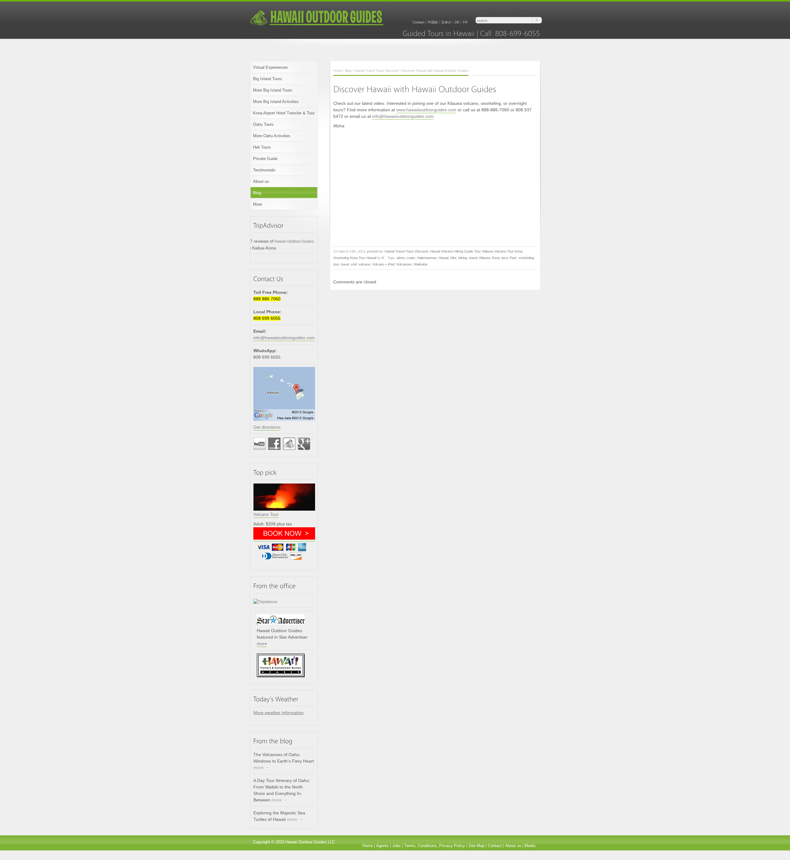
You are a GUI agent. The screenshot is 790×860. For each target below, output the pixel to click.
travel (345, 264)
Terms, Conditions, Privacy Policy (434, 845)
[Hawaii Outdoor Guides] (316, 25)
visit (354, 264)
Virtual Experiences (270, 67)
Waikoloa (420, 264)
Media (530, 845)
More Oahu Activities (271, 136)
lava (504, 258)
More (257, 204)
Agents (382, 845)
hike (453, 258)
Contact (418, 22)
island (473, 258)
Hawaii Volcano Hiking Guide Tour (455, 251)
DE (457, 22)
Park (513, 258)
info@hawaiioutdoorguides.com (284, 337)
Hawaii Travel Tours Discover (376, 70)
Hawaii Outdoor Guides (294, 241)
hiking (462, 258)
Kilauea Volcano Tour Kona (502, 251)
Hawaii (443, 258)
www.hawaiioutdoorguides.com (426, 109)
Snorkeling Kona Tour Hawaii (354, 258)
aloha (401, 258)
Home (337, 70)
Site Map (476, 845)
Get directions (267, 427)
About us (261, 181)
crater (410, 258)
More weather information (278, 712)
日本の (446, 22)
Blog (257, 193)
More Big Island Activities (276, 101)
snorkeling (526, 258)
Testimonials (264, 170)
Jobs (396, 845)
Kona (496, 258)
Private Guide (265, 158)
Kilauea (484, 258)
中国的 (433, 22)
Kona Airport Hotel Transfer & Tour (283, 113)
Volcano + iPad (383, 264)
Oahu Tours (263, 124)
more (262, 643)
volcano (364, 264)
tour (336, 264)
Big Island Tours (267, 78)
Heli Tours (262, 147)
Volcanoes (404, 264)
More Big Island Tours (272, 90)
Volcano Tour (266, 514)
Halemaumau (427, 258)
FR (465, 22)
